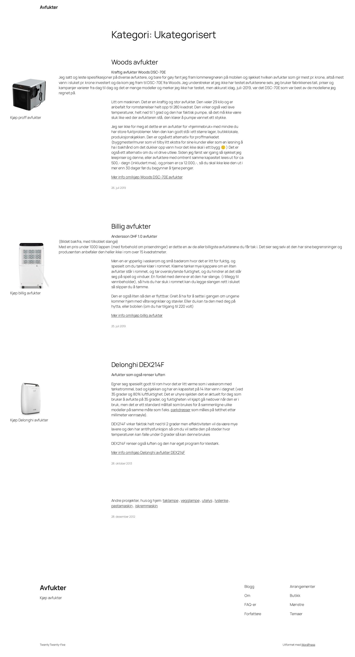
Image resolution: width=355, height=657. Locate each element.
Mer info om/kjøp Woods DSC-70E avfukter (147, 176)
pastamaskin (122, 505)
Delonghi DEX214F (137, 364)
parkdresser (180, 409)
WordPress (308, 645)
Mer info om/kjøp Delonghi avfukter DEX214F (148, 452)
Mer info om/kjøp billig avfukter (137, 315)
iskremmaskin (146, 505)
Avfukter (49, 7)
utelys (207, 500)
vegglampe (190, 500)
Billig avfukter (131, 226)
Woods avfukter (134, 62)
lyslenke (221, 500)
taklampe (170, 500)
